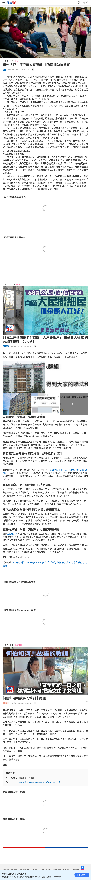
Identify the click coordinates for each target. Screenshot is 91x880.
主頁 (6, 61)
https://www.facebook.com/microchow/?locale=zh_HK (37, 782)
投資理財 (18, 645)
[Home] (12, 2)
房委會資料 (12, 534)
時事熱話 (18, 284)
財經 (11, 645)
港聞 (11, 61)
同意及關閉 (81, 875)
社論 (16, 61)
